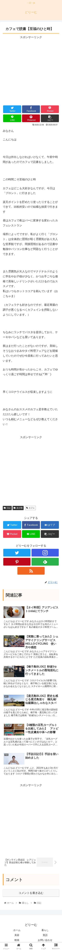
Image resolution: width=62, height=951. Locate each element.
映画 (16, 940)
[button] (55, 540)
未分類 (19, 508)
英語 (45, 935)
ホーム (16, 930)
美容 (16, 935)
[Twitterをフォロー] (16, 553)
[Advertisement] (31, 70)
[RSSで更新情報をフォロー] (30, 571)
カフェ (32, 508)
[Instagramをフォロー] (45, 553)
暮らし (45, 930)
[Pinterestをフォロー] (16, 562)
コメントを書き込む (31, 892)
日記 (9, 508)
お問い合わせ (45, 940)
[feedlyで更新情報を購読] (45, 562)
